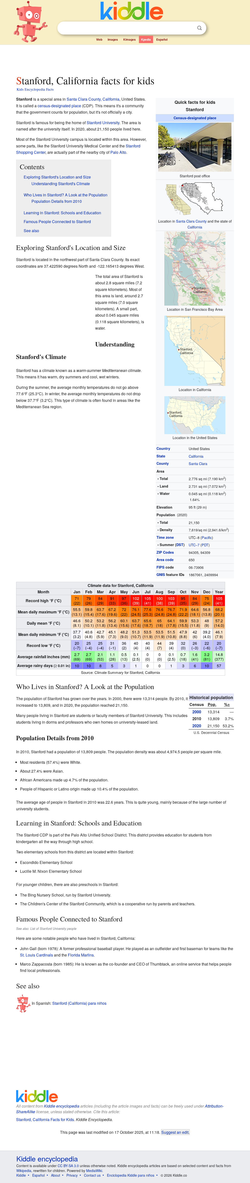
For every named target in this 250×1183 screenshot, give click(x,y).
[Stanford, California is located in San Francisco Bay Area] (194, 268)
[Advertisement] (124, 58)
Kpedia (146, 39)
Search (199, 28)
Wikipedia (23, 1170)
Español (161, 39)
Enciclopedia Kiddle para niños (130, 1175)
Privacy (72, 1175)
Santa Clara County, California (93, 99)
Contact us (92, 1175)
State (160, 456)
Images (113, 39)
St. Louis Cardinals (36, 955)
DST (179, 544)
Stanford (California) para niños (79, 1003)
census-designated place (59, 105)
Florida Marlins (81, 955)
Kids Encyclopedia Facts (35, 89)
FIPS (160, 567)
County (162, 463)
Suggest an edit (174, 1132)
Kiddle (21, 1175)
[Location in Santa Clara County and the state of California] (194, 198)
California (195, 226)
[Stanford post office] (194, 146)
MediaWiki (94, 1170)
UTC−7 (194, 544)
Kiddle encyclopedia (61, 1106)
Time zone (165, 537)
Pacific (207, 537)
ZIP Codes (165, 552)
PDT (205, 544)
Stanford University (103, 122)
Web (99, 39)
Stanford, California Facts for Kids (45, 1119)
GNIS (160, 574)
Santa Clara (198, 463)
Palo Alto (118, 152)
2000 (196, 712)
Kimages (129, 39)
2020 (196, 726)
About (55, 1175)
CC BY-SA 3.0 (68, 1165)
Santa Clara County (191, 221)
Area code (165, 559)
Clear (189, 28)
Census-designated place (195, 117)
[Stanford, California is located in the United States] (194, 414)
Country (163, 448)
